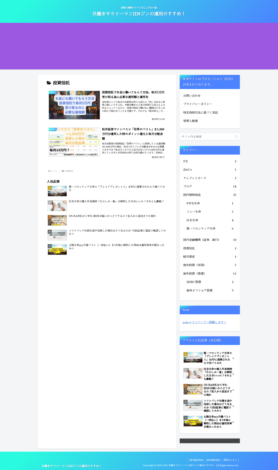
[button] (236, 137)
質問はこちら (230, 460)
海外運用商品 (213, 460)
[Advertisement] (139, 46)
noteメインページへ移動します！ (205, 322)
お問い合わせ (192, 95)
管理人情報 (190, 121)
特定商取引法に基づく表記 (200, 112)
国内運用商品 (196, 460)
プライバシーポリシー (197, 104)
